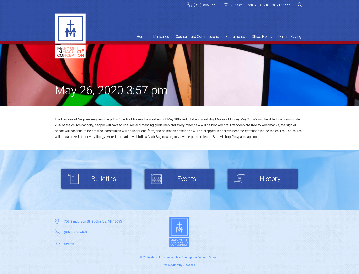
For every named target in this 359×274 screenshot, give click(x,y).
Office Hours (262, 36)
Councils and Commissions (197, 36)
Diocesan (189, 265)
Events (187, 179)
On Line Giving (289, 36)
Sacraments (235, 36)
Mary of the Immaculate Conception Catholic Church (184, 257)
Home (141, 36)
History (269, 179)
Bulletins (103, 179)
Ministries (161, 36)
